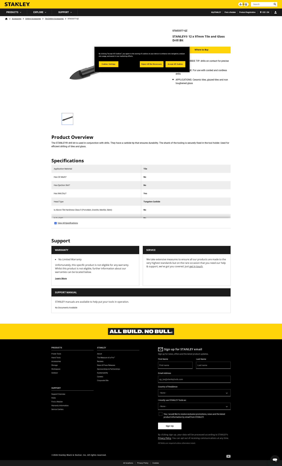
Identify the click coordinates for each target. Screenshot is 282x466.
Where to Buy (201, 49)
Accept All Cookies (175, 64)
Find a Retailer (230, 12)
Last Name (201, 359)
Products (12, 12)
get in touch (196, 266)
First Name (163, 359)
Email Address (164, 373)
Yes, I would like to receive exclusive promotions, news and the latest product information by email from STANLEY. (194, 415)
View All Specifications (68, 223)
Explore (38, 12)
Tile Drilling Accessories (54, 19)
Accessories (16, 19)
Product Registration (247, 12)
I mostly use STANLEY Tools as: (172, 400)
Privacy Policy (164, 438)
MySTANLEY (216, 12)
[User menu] (275, 12)
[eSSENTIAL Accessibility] (243, 4)
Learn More (61, 278)
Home (6, 18)
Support (63, 12)
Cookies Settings (108, 64)
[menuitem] (13, 12)
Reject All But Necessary (151, 64)
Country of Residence (167, 386)
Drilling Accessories (33, 19)
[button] (228, 456)
